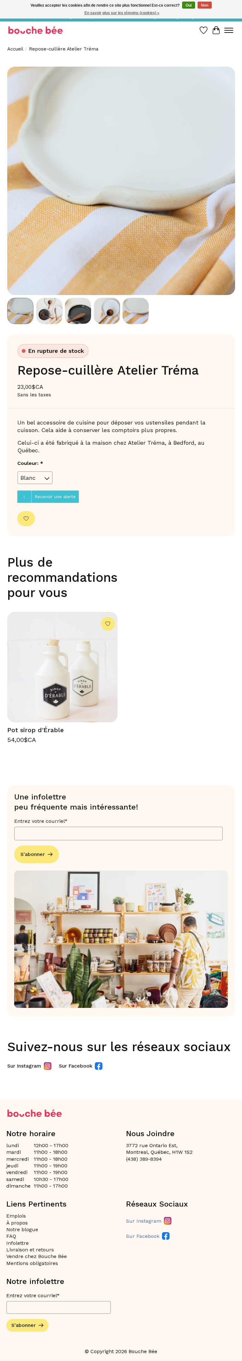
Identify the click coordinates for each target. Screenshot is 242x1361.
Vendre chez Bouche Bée (36, 1256)
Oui (189, 5)
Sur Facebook (75, 1066)
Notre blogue (22, 1229)
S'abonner (32, 854)
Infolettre (17, 1243)
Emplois (16, 1216)
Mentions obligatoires (32, 1263)
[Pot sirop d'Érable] (62, 667)
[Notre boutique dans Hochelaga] (35, 30)
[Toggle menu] (228, 30)
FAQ (11, 1236)
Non (204, 5)
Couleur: (30, 463)
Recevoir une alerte (55, 496)
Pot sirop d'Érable (35, 730)
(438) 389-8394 (144, 1159)
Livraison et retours (30, 1250)
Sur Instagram (24, 1066)
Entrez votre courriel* (40, 821)
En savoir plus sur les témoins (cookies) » (121, 13)
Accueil (15, 49)
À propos (17, 1223)
